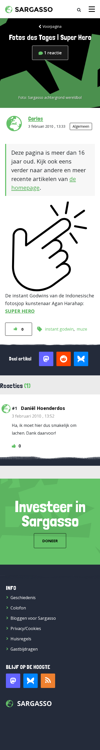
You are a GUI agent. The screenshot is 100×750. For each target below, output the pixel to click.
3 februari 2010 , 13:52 (33, 416)
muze (82, 329)
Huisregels (21, 639)
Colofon (18, 608)
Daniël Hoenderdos (43, 408)
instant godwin (59, 329)
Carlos (35, 118)
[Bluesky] (30, 681)
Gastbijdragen (24, 649)
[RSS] (48, 681)
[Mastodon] (13, 681)
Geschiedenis (23, 597)
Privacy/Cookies (26, 628)
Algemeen (81, 126)
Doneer (50, 540)
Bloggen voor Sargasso (33, 618)
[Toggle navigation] (92, 9)
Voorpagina (52, 26)
